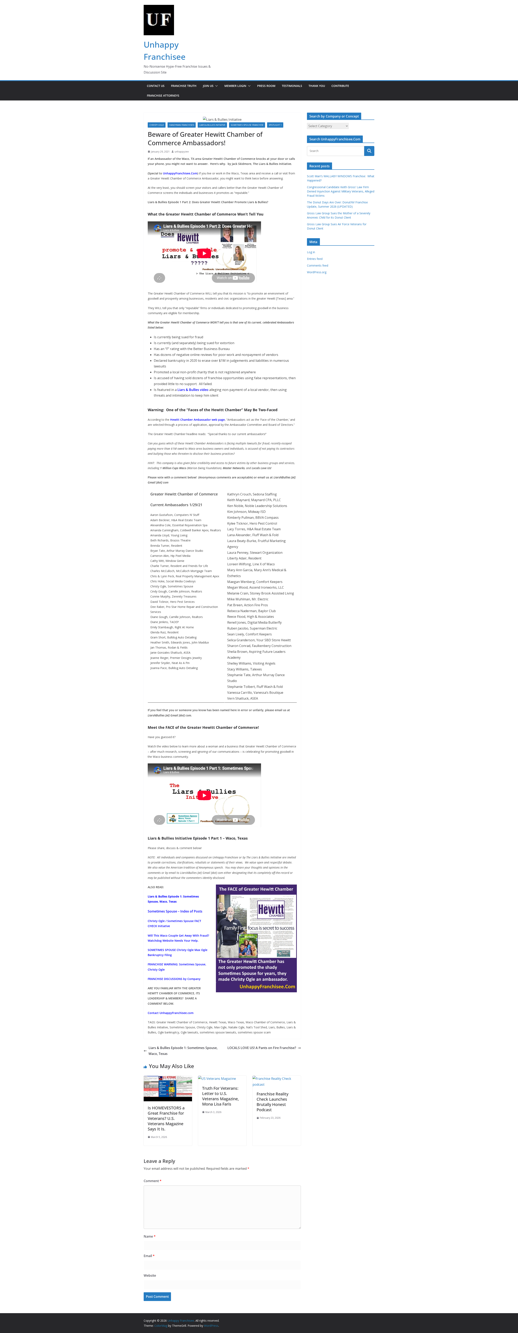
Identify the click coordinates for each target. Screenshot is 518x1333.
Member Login (235, 86)
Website (150, 1275)
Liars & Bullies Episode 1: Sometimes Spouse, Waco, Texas (183, 1051)
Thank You (317, 86)
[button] (215, 86)
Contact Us (156, 86)
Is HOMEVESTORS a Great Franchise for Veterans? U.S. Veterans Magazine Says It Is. (166, 1118)
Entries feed (315, 259)
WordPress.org (316, 272)
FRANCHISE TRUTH (183, 86)
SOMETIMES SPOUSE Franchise (247, 125)
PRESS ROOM (266, 86)
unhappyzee (182, 151)
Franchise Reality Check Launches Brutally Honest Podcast (272, 1101)
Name (150, 1236)
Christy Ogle (156, 125)
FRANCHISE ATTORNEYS (163, 95)
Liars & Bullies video (192, 389)
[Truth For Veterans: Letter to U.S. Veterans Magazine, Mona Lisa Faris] (217, 1078)
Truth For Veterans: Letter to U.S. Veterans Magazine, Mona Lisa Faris (220, 1096)
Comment (152, 1181)
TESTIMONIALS (292, 86)
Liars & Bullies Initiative (212, 125)
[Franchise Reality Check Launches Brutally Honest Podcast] (277, 1078)
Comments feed (317, 265)
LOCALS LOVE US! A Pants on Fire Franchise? (261, 1048)
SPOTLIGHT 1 (275, 125)
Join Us (208, 86)
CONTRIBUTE (340, 86)
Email (149, 1256)
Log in (311, 252)
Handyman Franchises (181, 125)
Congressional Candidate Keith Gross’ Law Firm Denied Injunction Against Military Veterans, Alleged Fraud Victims (340, 191)
